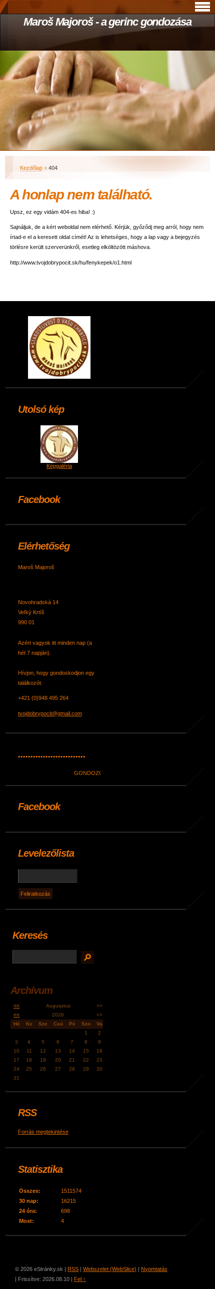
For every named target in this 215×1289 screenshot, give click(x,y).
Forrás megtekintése (43, 1132)
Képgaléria (59, 466)
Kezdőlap (31, 168)
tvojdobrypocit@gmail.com (50, 713)
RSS (73, 1269)
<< (17, 1005)
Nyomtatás (154, 1269)
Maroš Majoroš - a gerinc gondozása (108, 22)
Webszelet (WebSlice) (109, 1269)
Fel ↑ (80, 1279)
